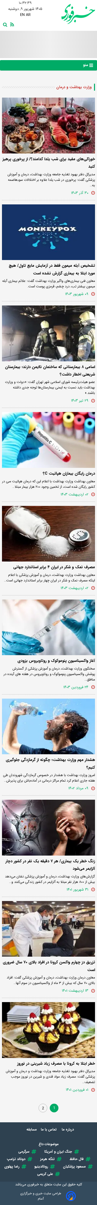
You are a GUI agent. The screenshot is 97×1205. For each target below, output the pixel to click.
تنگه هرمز (47, 1159)
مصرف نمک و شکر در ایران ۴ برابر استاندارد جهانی (54, 567)
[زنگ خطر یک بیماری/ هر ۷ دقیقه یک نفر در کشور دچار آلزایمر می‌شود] (48, 828)
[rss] (11, 24)
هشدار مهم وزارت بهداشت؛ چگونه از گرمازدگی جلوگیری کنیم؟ (50, 763)
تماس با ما (49, 1129)
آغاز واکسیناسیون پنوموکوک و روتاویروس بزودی (56, 661)
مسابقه (31, 1129)
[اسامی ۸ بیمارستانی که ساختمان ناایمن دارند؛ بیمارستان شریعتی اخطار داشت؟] (48, 333)
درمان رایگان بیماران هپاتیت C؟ (69, 473)
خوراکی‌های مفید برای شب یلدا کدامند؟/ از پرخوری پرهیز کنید (48, 163)
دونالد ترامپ (16, 1159)
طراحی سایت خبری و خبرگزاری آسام (40, 1196)
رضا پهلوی (11, 1166)
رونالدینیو (41, 1166)
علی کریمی (45, 1174)
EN (22, 15)
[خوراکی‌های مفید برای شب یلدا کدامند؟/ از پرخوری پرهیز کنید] (48, 125)
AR (28, 15)
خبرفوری (33, 1184)
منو (86, 65)
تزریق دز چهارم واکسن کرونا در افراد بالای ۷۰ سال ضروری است (49, 966)
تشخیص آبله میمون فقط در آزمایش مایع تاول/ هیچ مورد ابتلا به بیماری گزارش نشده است (52, 269)
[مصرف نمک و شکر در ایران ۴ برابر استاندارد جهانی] (48, 534)
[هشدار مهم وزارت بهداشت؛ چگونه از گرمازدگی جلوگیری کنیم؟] (48, 726)
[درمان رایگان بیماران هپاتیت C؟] (48, 440)
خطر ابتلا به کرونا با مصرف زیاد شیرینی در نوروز (56, 1063)
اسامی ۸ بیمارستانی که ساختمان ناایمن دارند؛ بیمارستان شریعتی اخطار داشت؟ (50, 370)
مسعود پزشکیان (74, 1166)
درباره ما (68, 1129)
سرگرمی (23, 1151)
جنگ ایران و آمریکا (58, 1151)
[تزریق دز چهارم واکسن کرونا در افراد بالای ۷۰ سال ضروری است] (48, 929)
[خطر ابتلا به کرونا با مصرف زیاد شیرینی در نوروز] (48, 1030)
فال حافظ (77, 1159)
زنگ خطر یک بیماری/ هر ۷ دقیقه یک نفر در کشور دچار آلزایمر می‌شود (50, 865)
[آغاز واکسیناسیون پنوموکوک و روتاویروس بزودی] (48, 627)
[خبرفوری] (71, 14)
